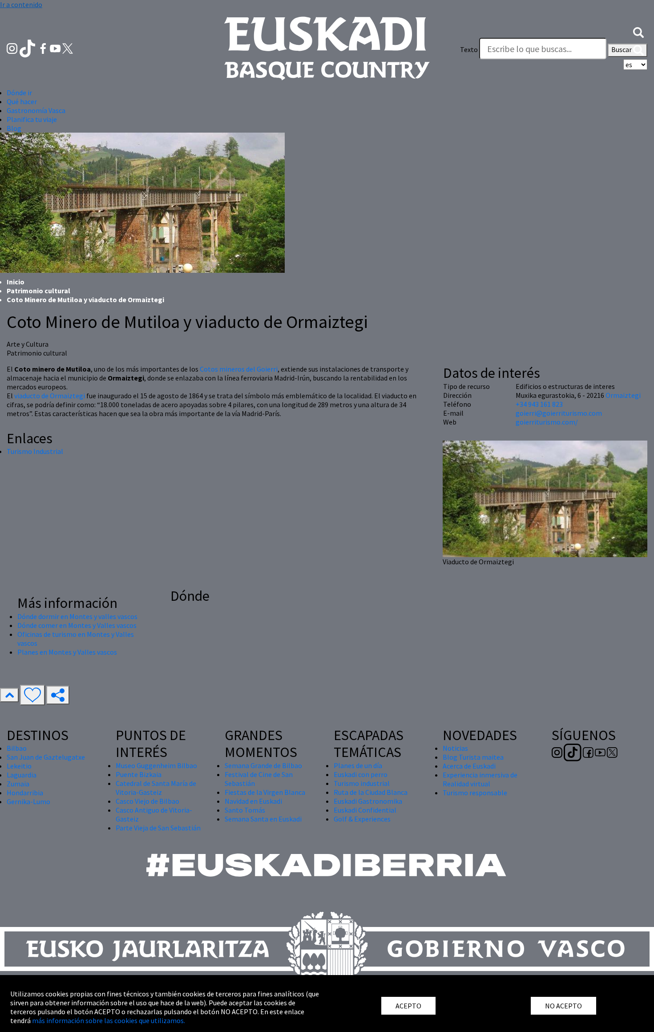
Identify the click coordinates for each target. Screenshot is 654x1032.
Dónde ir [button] (19, 92)
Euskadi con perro (361, 774)
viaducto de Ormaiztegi (49, 395)
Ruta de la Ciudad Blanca (371, 792)
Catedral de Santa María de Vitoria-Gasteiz (156, 788)
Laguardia (21, 774)
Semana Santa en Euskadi (263, 818)
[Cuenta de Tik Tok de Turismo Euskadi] (28, 47)
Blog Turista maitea (473, 757)
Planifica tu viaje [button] (32, 119)
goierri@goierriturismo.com (559, 413)
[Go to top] (9, 695)
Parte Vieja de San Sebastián (158, 827)
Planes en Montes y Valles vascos (67, 652)
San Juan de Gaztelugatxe (46, 757)
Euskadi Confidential (365, 809)
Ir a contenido (21, 4)
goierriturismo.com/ (547, 421)
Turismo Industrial (35, 451)
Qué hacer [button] (22, 101)
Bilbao (17, 748)
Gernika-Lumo (28, 801)
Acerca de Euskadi (469, 765)
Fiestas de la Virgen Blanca (265, 792)
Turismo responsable (475, 792)
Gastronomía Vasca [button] (36, 110)
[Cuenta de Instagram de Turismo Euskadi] (13, 47)
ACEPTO (408, 1005)
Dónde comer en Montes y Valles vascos (77, 625)
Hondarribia (25, 792)
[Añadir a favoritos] (32, 695)
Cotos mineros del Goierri (239, 368)
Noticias (455, 748)
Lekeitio (19, 765)
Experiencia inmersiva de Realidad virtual (480, 779)
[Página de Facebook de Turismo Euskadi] (44, 47)
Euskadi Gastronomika (368, 801)
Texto (469, 49)
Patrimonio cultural (38, 290)
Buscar (622, 49)
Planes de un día (358, 765)
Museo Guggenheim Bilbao (156, 765)
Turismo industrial (362, 783)
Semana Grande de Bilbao (263, 765)
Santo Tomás (245, 809)
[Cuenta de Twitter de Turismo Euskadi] (67, 47)
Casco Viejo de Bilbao (147, 801)
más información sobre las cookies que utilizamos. (108, 1020)
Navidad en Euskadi (253, 801)
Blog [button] (14, 128)
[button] (638, 31)
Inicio (15, 281)
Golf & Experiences (362, 818)
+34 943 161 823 (539, 404)
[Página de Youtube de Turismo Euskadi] (56, 47)
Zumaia (18, 783)
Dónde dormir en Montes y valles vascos (77, 616)
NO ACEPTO (563, 1005)
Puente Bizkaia (138, 774)
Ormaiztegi (623, 395)
